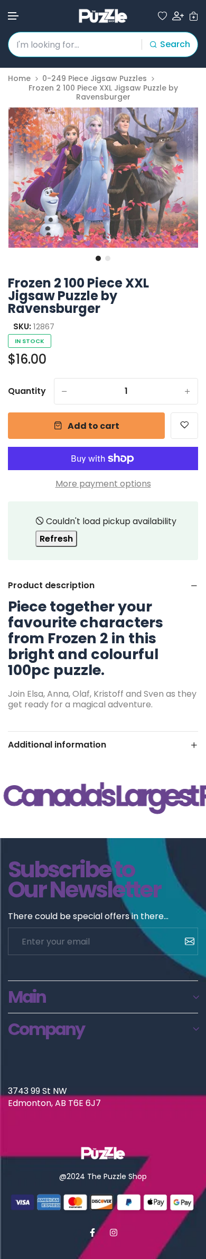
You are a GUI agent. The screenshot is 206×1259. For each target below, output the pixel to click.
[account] (178, 16)
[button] (14, 16)
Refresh (56, 539)
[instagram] (113, 1232)
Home (19, 78)
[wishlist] (162, 16)
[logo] (103, 15)
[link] (177, 128)
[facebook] (92, 1232)
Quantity (27, 391)
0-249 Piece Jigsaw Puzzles (94, 78)
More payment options (103, 484)
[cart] (193, 16)
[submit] (185, 941)
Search (175, 44)
